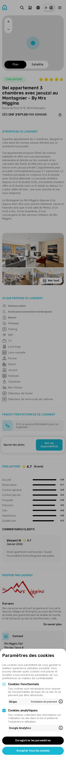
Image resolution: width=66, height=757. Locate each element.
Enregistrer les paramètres (33, 740)
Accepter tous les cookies (33, 750)
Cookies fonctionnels (23, 684)
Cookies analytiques (23, 710)
